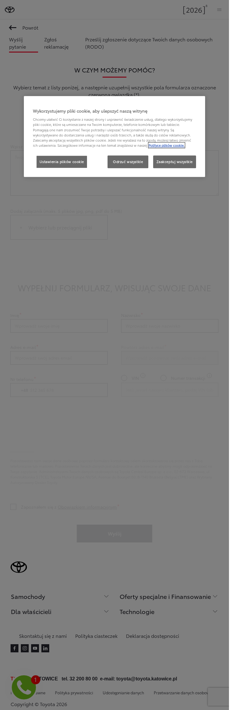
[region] (114, 136)
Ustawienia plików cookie (62, 161)
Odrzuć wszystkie (128, 161)
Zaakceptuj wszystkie (174, 161)
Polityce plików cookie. (167, 145)
